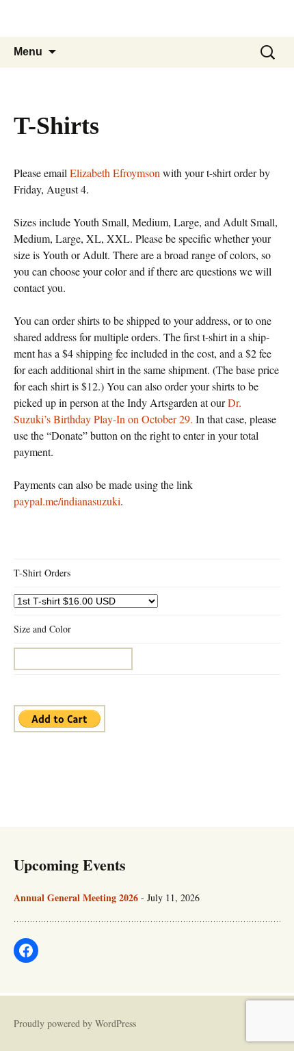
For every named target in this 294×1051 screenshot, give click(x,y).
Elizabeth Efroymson (115, 172)
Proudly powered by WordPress (75, 1023)
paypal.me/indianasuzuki (67, 501)
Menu (28, 51)
